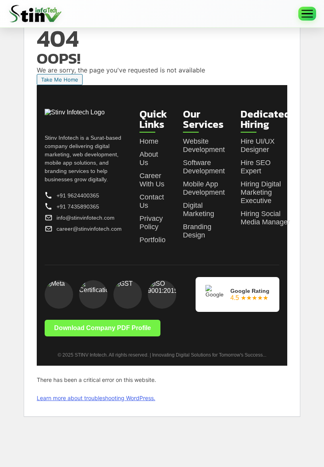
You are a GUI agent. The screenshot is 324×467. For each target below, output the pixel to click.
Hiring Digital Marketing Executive (261, 192)
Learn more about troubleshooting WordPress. (96, 398)
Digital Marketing (198, 209)
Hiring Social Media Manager (265, 218)
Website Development (204, 145)
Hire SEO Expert (256, 167)
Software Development (204, 167)
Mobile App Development (204, 188)
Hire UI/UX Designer (258, 145)
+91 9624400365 (78, 195)
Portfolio (152, 240)
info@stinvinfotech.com (86, 218)
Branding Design (197, 231)
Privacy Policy (151, 223)
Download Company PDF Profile (102, 328)
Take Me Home (59, 79)
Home (148, 141)
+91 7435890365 (78, 206)
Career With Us (151, 180)
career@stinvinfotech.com (89, 229)
